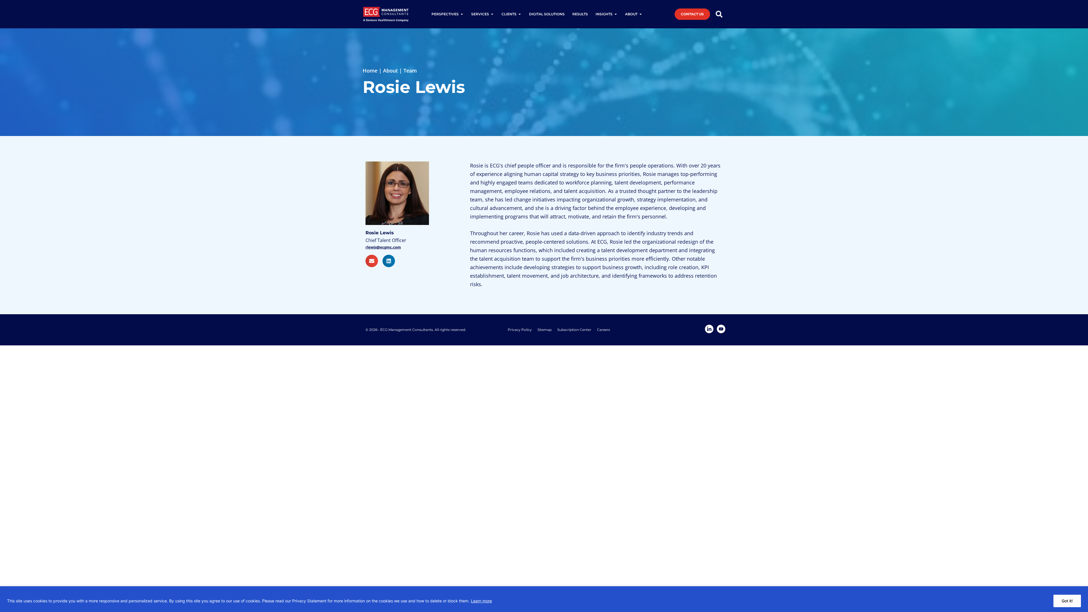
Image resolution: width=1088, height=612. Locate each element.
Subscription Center (574, 330)
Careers (603, 330)
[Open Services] (492, 14)
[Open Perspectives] (462, 14)
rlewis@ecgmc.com (383, 247)
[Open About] (640, 14)
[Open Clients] (519, 14)
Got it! (1067, 600)
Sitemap (544, 330)
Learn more (481, 600)
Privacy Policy (520, 330)
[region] (544, 599)
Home (370, 70)
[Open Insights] (615, 14)
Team (410, 70)
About (390, 70)
